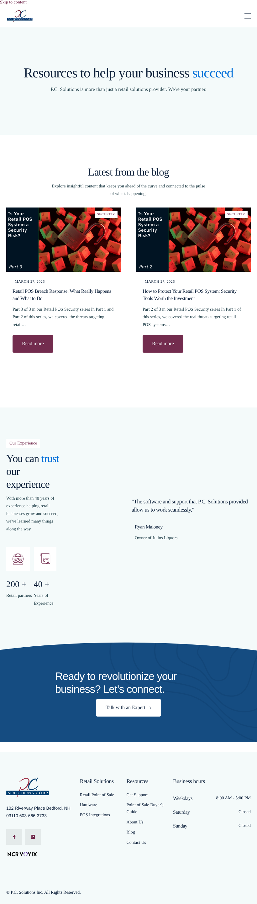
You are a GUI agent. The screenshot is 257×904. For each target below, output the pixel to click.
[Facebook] (14, 837)
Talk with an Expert (125, 707)
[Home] (20, 15)
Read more (33, 343)
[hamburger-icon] (247, 15)
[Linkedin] (33, 837)
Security (106, 214)
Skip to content (13, 2)
